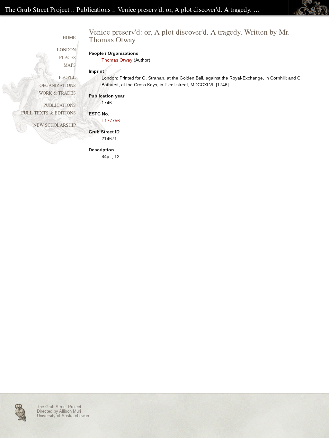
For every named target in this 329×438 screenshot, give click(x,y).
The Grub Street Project (37, 9)
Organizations (58, 85)
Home (69, 37)
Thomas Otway (117, 60)
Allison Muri (70, 411)
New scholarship (54, 125)
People (67, 77)
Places (67, 57)
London (66, 49)
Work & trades (57, 93)
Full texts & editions (48, 113)
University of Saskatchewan (63, 416)
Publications (93, 9)
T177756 (111, 120)
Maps (70, 65)
